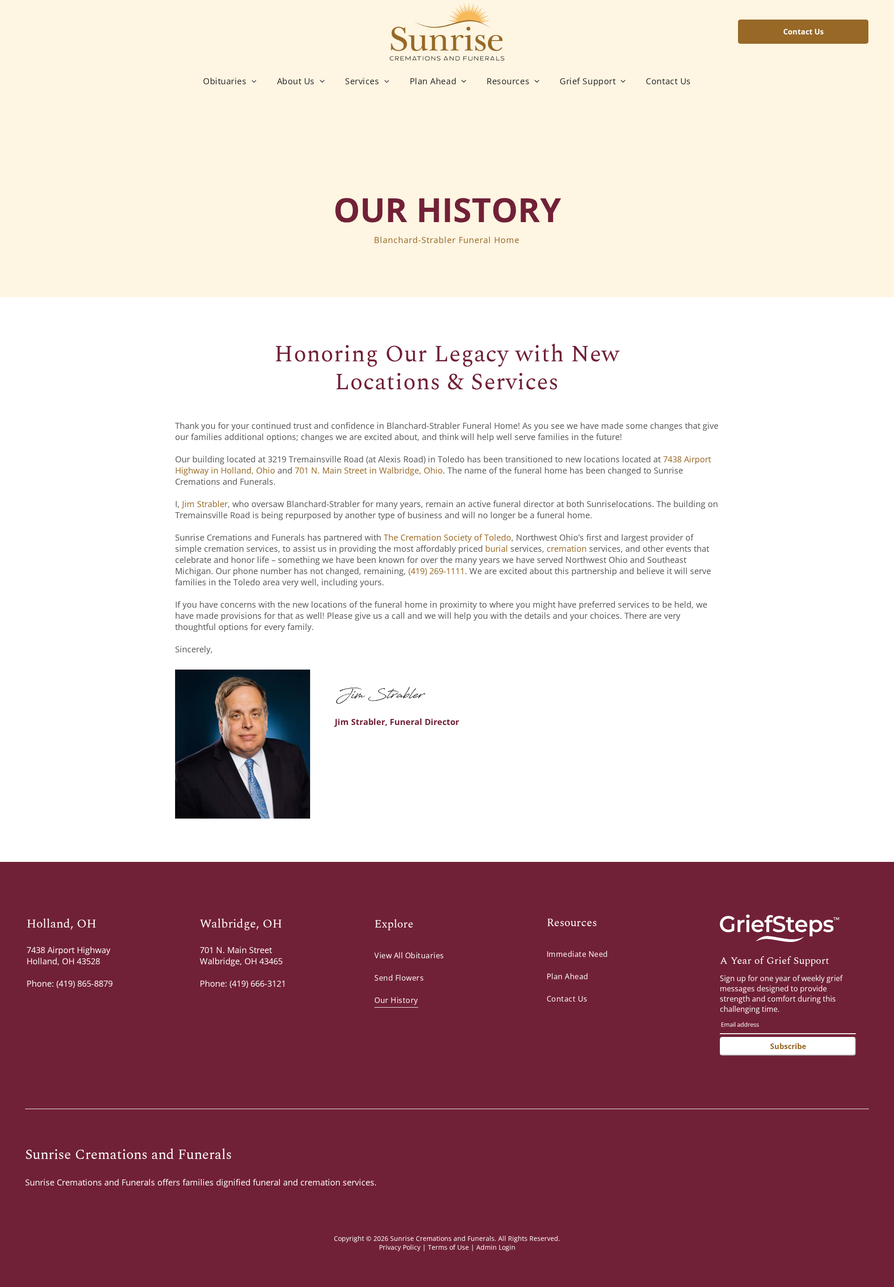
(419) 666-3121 (258, 983)
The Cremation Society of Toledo (447, 537)
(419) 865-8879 (84, 983)
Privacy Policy (399, 1247)
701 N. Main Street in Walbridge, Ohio (369, 470)
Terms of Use (448, 1247)
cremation (567, 548)
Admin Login (495, 1247)
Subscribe (788, 1046)
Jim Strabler (205, 503)
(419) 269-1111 (435, 570)
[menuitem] (230, 81)
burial (496, 548)
